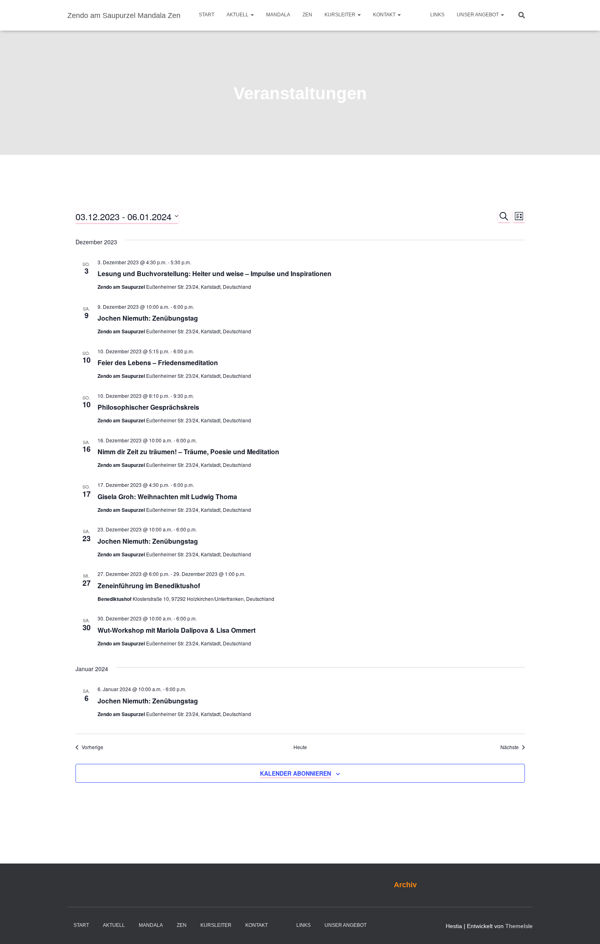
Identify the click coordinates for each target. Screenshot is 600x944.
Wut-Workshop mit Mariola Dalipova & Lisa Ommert (177, 630)
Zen (307, 15)
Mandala (278, 15)
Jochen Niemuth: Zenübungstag (148, 318)
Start (206, 15)
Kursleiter (340, 15)
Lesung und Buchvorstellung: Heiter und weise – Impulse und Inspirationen (214, 273)
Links (437, 15)
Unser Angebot (478, 15)
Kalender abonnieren (295, 773)
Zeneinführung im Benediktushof (149, 585)
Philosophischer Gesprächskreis (148, 407)
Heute (300, 747)
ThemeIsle (519, 926)
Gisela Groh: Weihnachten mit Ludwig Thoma (167, 496)
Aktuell (238, 15)
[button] (252, 15)
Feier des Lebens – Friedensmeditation (158, 362)
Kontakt (385, 15)
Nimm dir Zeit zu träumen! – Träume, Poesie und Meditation (188, 451)
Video (415, 15)
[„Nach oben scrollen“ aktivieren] (583, 927)
